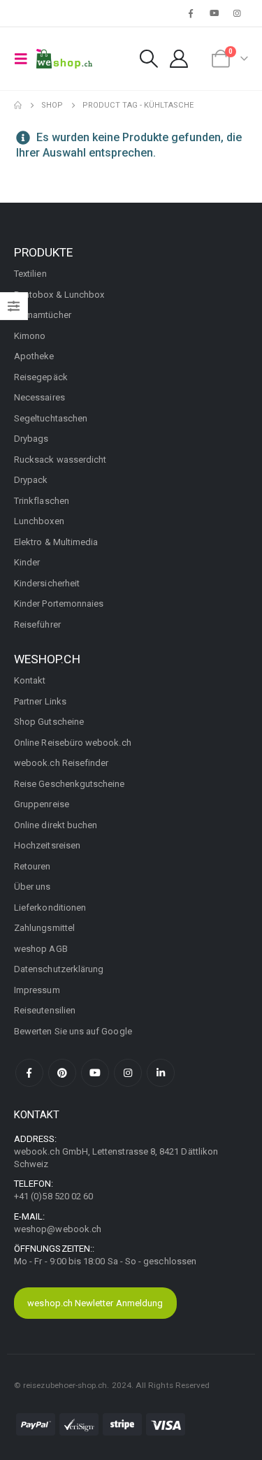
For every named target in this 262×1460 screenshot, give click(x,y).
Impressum (37, 990)
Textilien (30, 273)
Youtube (95, 1073)
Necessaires (39, 397)
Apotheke (34, 356)
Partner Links (40, 701)
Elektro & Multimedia (56, 542)
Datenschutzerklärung (58, 969)
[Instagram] (237, 13)
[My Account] (178, 59)
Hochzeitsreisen (47, 845)
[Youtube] (214, 13)
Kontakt (29, 680)
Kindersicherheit (47, 583)
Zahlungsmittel (44, 928)
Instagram (128, 1073)
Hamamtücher (42, 315)
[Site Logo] (64, 59)
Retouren (32, 866)
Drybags (31, 438)
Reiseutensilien (44, 1010)
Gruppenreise (41, 804)
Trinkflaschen (41, 501)
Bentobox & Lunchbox (59, 294)
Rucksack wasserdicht (60, 459)
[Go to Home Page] (18, 105)
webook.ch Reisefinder (61, 763)
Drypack (31, 480)
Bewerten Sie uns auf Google (73, 1031)
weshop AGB (41, 949)
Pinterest (62, 1073)
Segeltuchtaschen (50, 418)
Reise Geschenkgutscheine (69, 784)
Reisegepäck (41, 377)
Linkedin (161, 1073)
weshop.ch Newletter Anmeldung (95, 1303)
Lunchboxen (39, 521)
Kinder (27, 562)
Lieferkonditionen (50, 907)
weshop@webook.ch (57, 1229)
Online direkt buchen (55, 825)
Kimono (29, 336)
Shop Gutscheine (49, 721)
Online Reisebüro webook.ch (72, 742)
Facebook (29, 1073)
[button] (25, 59)
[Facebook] (191, 13)
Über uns (32, 886)
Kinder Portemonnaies (58, 603)
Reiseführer (37, 624)
